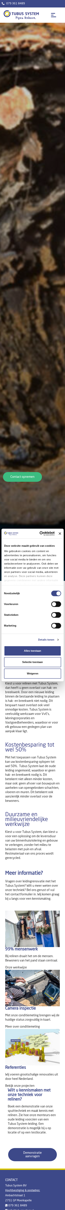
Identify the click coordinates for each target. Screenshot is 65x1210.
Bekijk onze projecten (19, 1085)
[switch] (56, 604)
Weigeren (32, 673)
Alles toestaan (32, 650)
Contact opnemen (22, 476)
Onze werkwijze (16, 967)
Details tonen (46, 639)
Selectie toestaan (32, 662)
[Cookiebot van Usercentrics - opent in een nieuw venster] (41, 533)
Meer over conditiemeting (22, 1026)
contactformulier (21, 894)
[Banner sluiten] (60, 533)
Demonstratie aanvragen (32, 1154)
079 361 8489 (15, 3)
